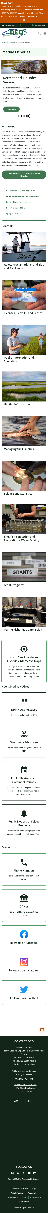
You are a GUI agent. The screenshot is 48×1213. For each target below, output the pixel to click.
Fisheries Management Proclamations (22, 196)
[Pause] (28, 116)
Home (4, 42)
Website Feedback (17, 1193)
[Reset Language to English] (33, 25)
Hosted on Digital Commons (24, 1208)
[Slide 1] (21, 116)
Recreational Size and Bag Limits (20, 190)
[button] (38, 33)
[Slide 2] (24, 116)
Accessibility (32, 1193)
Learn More (32, 16)
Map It (33, 1061)
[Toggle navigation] (45, 33)
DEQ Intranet (26, 1091)
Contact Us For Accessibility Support (24, 1179)
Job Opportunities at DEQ (25, 1085)
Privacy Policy (35, 1197)
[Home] (14, 30)
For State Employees (25, 1088)
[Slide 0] (18, 116)
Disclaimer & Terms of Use (17, 1197)
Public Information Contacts (24, 1071)
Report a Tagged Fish (15, 207)
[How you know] (20, 25)
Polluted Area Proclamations (18, 202)
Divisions (12, 42)
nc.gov (33, 1189)
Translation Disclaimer (20, 1189)
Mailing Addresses (24, 1074)
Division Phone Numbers (24, 1064)
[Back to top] (42, 1030)
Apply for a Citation (14, 213)
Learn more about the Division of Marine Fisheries (24, 174)
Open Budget (24, 1201)
